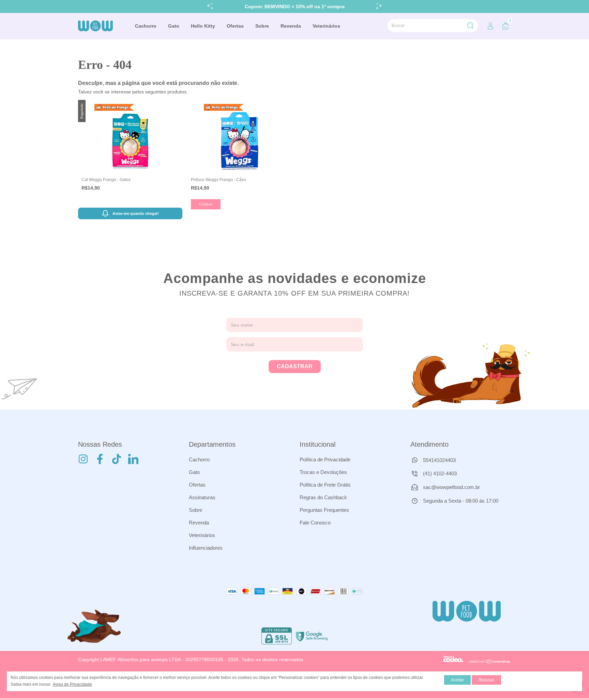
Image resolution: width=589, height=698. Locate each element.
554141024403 (439, 460)
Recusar (486, 680)
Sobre (262, 26)
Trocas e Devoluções (323, 472)
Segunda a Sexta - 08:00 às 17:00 (460, 501)
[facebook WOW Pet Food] (100, 459)
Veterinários (326, 26)
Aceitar (457, 680)
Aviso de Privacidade (72, 684)
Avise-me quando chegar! (135, 213)
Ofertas (235, 26)
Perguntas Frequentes (324, 510)
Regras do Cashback (323, 497)
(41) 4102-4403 (439, 473)
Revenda (291, 26)
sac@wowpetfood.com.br (451, 487)
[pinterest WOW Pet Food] (133, 459)
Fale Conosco (315, 522)
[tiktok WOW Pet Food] (116, 459)
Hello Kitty (203, 26)
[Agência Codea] (453, 662)
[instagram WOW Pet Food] (83, 459)
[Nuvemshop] (489, 662)
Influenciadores (206, 548)
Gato (173, 26)
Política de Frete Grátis (325, 485)
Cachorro (145, 26)
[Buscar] (470, 25)
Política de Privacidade (325, 459)
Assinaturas (202, 497)
